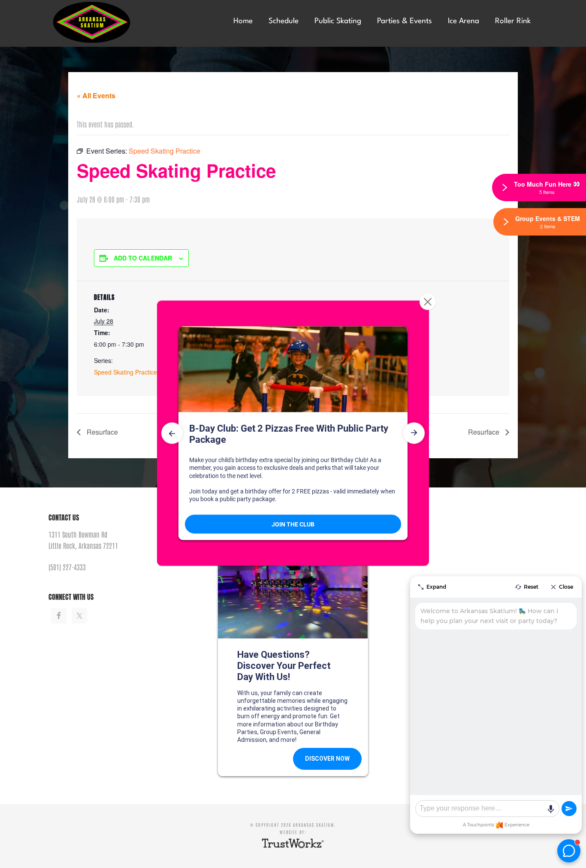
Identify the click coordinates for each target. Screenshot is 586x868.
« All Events (96, 95)
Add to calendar (143, 258)
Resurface (101, 432)
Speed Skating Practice (125, 372)
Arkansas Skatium (112, 22)
